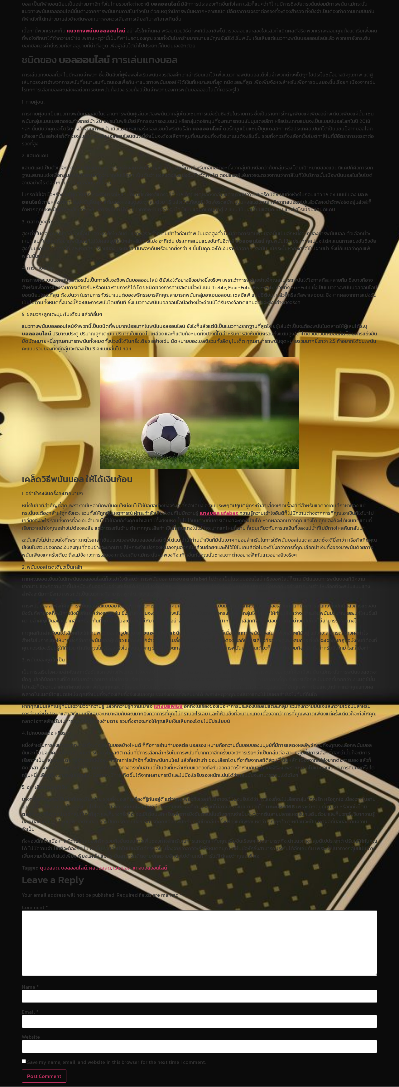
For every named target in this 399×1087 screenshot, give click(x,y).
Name (30, 986)
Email (30, 1011)
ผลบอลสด (100, 867)
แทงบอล (122, 867)
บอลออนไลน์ (74, 867)
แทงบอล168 (168, 706)
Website (31, 1036)
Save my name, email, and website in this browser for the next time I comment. (116, 1062)
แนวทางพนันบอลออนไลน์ (96, 30)
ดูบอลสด (49, 867)
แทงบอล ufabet (219, 513)
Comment (35, 907)
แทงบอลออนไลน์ (150, 867)
